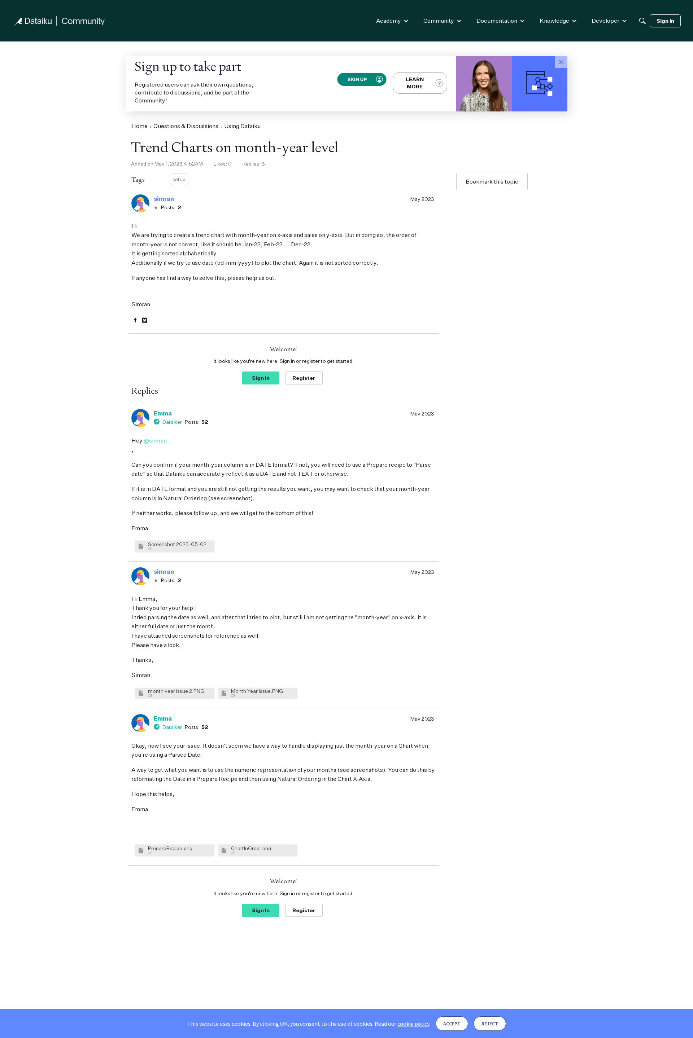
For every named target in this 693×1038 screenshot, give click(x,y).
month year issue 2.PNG (176, 691)
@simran (155, 440)
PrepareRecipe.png (170, 848)
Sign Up (356, 79)
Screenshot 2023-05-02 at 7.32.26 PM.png (180, 544)
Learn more (415, 82)
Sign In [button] (261, 378)
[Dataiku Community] (59, 21)
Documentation (496, 20)
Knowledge (554, 20)
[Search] (642, 20)
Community (438, 20)
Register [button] (303, 378)
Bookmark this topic (492, 181)
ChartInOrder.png (251, 848)
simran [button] (164, 198)
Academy (388, 20)
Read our (402, 1023)
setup (179, 179)
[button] (561, 62)
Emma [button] (163, 413)
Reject (489, 1023)
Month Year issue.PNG (257, 691)
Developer (605, 20)
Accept (452, 1023)
